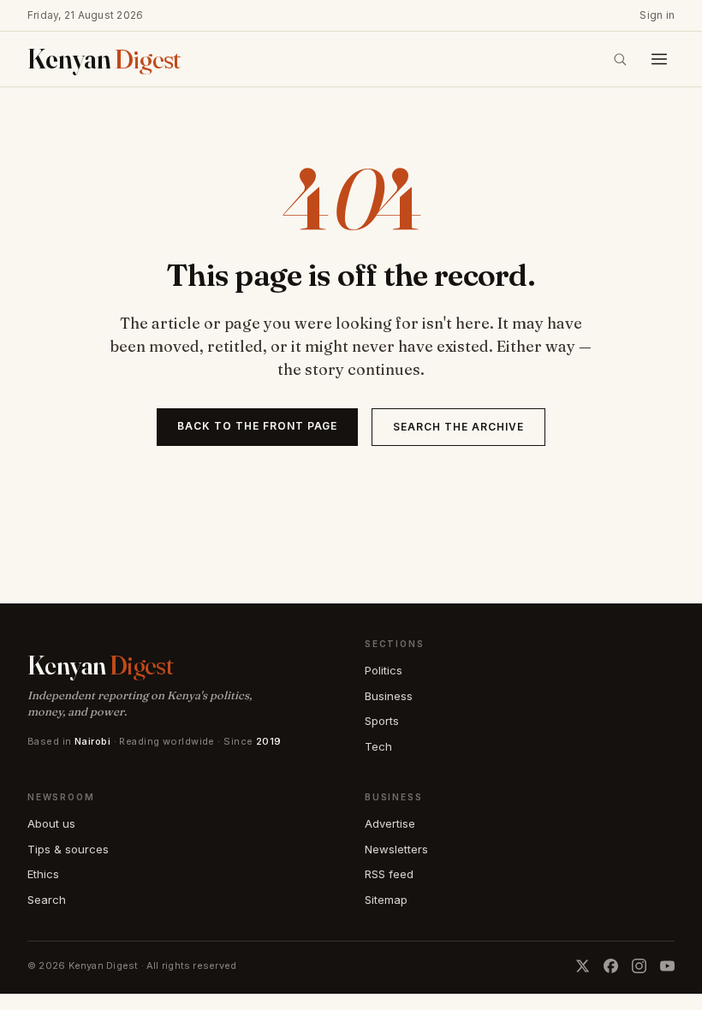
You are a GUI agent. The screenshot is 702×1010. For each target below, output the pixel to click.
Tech (378, 746)
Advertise (390, 823)
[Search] (620, 59)
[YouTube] (667, 966)
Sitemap (386, 899)
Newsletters (396, 849)
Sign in (657, 15)
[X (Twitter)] (582, 966)
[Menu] (659, 59)
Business (389, 696)
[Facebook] (611, 966)
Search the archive (458, 426)
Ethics (43, 874)
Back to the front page (257, 425)
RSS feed (389, 874)
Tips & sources (68, 849)
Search (46, 899)
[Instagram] (639, 966)
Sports (382, 721)
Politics (383, 670)
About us (51, 823)
